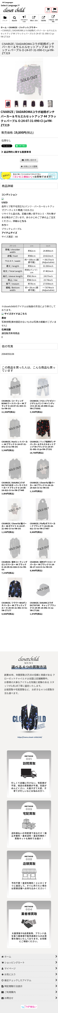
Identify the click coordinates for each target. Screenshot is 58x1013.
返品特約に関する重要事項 (17, 151)
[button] (14, 19)
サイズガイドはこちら (15, 313)
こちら (23, 221)
